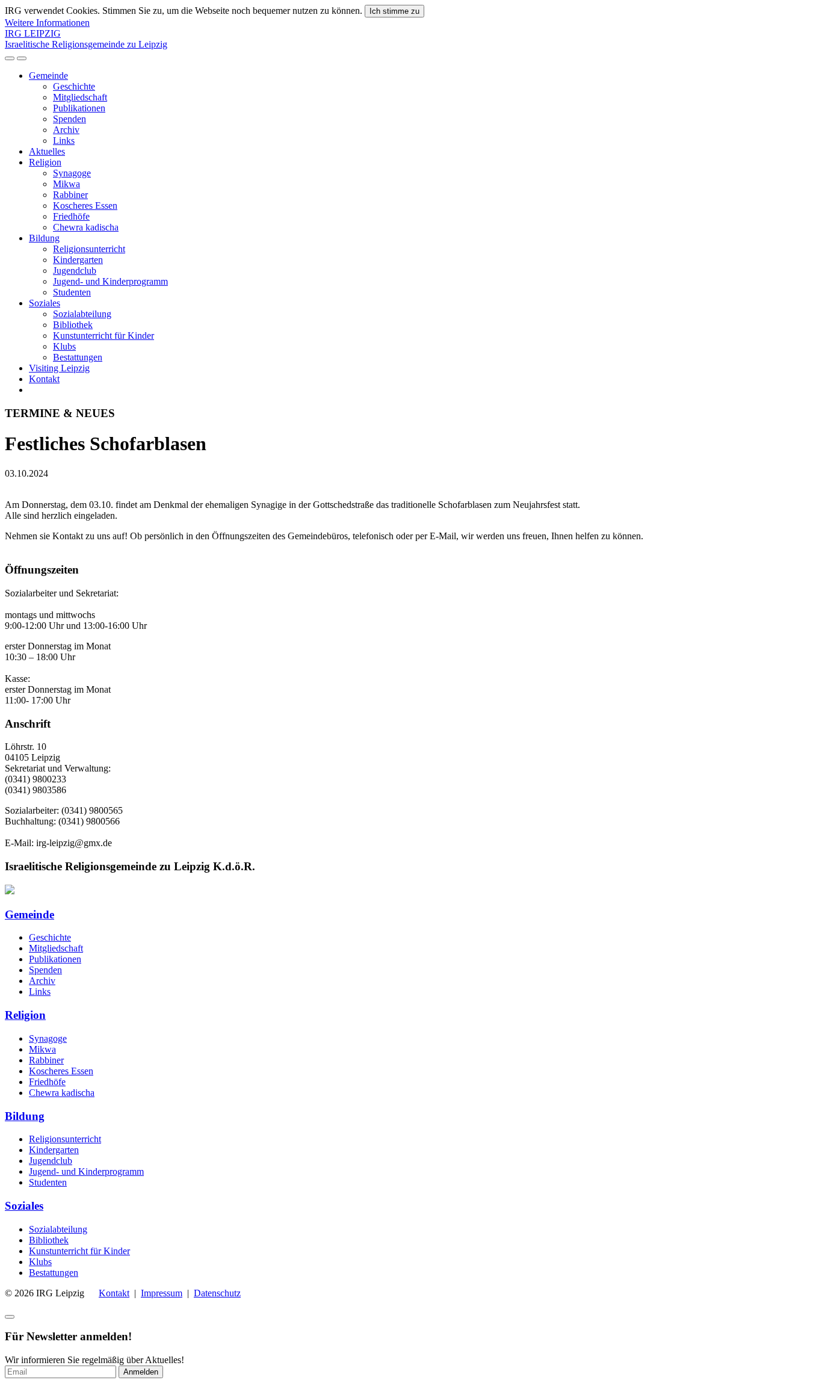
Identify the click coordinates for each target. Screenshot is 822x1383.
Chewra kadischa (86, 227)
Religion (45, 162)
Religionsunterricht (89, 249)
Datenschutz (217, 1293)
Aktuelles (47, 151)
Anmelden (140, 1371)
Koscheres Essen (85, 205)
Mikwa (66, 184)
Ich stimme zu (394, 11)
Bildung (44, 238)
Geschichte (74, 86)
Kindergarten (78, 260)
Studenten (72, 292)
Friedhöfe (71, 216)
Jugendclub (74, 270)
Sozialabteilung (82, 314)
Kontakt (44, 379)
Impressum (161, 1293)
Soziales (44, 303)
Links (64, 140)
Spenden (69, 119)
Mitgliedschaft (80, 97)
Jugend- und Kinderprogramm (110, 281)
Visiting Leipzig (59, 368)
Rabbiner (70, 195)
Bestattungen (77, 357)
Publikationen (79, 108)
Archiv (66, 130)
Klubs (64, 346)
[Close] (9, 1317)
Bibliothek (73, 325)
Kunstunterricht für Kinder (103, 335)
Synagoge (72, 173)
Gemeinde (48, 75)
